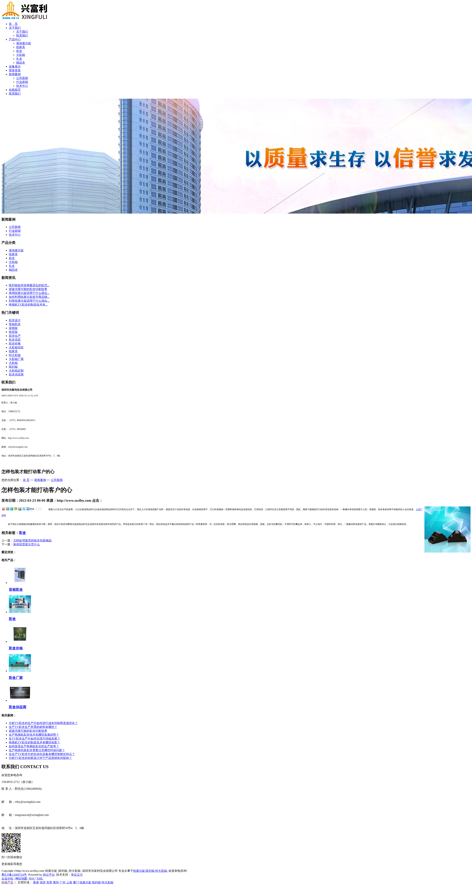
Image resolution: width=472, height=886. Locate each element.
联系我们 (22, 35)
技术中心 (22, 85)
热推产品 (7, 882)
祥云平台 (49, 874)
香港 (36, 882)
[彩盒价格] (20, 641)
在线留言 (15, 89)
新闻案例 (15, 74)
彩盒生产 (15, 335)
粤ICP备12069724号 (14, 874)
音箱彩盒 (15, 324)
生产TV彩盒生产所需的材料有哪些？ (33, 726)
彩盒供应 (15, 339)
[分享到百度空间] (16, 508)
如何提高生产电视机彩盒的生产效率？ (34, 746)
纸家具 (20, 47)
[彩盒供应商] (20, 700)
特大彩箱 (15, 355)
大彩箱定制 (16, 370)
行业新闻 (22, 82)
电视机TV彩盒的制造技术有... (28, 304)
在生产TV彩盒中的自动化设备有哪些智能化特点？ (42, 754)
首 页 (13, 23)
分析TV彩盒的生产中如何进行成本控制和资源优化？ (43, 723)
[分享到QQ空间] (8, 508)
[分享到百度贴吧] (24, 508)
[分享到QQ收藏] (20, 508)
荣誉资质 (15, 70)
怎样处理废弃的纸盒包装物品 (32, 540)
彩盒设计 (15, 320)
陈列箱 (13, 366)
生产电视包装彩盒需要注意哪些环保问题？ (37, 750)
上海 (69, 882)
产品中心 (15, 39)
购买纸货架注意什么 (26, 544)
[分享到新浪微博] (3, 508)
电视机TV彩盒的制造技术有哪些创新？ (34, 742)
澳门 (76, 882)
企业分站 (7, 878)
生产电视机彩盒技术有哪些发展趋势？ (34, 734)
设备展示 (15, 66)
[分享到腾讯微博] (12, 508)
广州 (62, 882)
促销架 (13, 328)
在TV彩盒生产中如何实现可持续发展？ (34, 738)
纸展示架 (139, 870)
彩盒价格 (15, 343)
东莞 (49, 882)
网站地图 (21, 878)
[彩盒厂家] (20, 670)
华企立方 (77, 874)
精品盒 (20, 62)
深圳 (43, 882)
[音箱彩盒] (20, 582)
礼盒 (19, 58)
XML (40, 878)
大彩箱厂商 (16, 359)
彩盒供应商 (16, 374)
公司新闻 (22, 78)
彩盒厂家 (16, 678)
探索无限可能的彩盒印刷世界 (28, 289)
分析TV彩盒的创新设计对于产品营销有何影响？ (40, 757)
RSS (31, 878)
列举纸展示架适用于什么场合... (29, 300)
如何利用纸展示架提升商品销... (29, 296)
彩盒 (19, 51)
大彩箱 (20, 54)
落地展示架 (23, 43)
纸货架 (13, 331)
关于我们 (15, 27)
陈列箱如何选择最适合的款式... (29, 285)
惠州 (56, 882)
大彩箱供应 (16, 347)
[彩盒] (20, 612)
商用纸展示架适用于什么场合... (29, 293)
